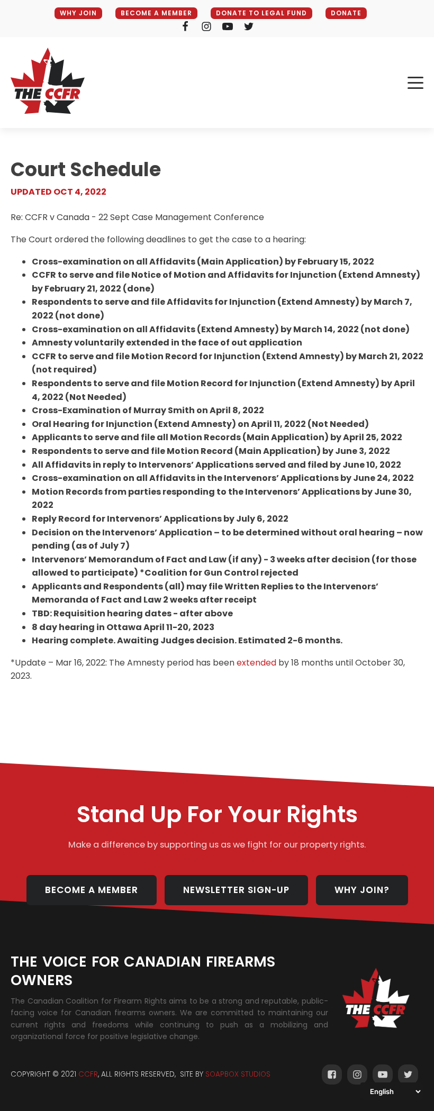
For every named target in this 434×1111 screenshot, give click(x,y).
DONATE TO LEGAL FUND (261, 12)
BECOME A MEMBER (156, 12)
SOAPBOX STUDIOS (237, 1074)
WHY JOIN (78, 12)
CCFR (88, 1074)
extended (256, 663)
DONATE (346, 12)
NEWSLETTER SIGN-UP (236, 890)
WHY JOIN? (362, 890)
